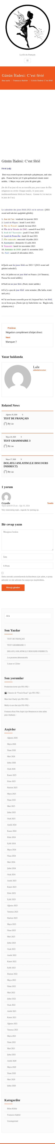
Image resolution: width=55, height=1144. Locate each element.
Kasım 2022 (11, 961)
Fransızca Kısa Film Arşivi (14, 712)
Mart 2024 (11, 862)
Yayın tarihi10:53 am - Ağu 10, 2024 (16, 506)
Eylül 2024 (11, 843)
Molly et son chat (10, 705)
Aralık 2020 (11, 1061)
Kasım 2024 (11, 831)
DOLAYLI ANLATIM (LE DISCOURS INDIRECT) (27, 651)
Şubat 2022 (11, 999)
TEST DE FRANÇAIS (16, 418)
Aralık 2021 (11, 1011)
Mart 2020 (11, 1080)
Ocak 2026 (11, 769)
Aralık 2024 (11, 825)
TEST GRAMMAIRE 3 (17, 440)
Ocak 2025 (11, 819)
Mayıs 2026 (11, 744)
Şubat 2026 (11, 763)
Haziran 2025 (12, 788)
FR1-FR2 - (25, 687)
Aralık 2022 (11, 955)
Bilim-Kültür (12, 1109)
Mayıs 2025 (11, 794)
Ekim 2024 (11, 837)
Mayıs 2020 (11, 1067)
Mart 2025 (11, 806)
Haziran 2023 (12, 918)
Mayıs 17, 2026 (11, 459)
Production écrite (10, 687)
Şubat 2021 (11, 1055)
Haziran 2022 (12, 974)
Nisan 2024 (11, 856)
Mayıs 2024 (11, 850)
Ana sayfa (6, 80)
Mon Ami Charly (10, 699)
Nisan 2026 (11, 750)
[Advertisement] (27, 119)
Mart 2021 (11, 1048)
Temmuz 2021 (12, 1030)
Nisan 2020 (11, 1073)
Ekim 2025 (11, 781)
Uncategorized (12, 1121)
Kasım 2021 (11, 1017)
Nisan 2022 (11, 986)
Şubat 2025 (11, 812)
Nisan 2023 (11, 930)
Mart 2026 (11, 757)
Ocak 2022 (11, 1005)
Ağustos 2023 (12, 906)
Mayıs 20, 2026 (11, 437)
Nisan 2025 (11, 800)
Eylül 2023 (11, 899)
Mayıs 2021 (11, 1036)
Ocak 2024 (11, 875)
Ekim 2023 (11, 893)
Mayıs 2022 (11, 980)
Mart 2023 (11, 937)
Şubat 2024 (11, 868)
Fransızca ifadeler (20, 80)
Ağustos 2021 (12, 1024)
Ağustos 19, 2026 (11, 415)
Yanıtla (50, 503)
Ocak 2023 (11, 949)
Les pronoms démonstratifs (17, 658)
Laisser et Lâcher (13, 664)
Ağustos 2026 (12, 738)
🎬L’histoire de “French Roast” (16, 693)
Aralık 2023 (11, 881)
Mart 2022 (11, 993)
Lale (12, 424)
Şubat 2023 (11, 943)
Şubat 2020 (11, 1086)
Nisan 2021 (11, 1042)
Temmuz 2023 (12, 912)
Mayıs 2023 (11, 924)
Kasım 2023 (11, 887)
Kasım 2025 (11, 775)
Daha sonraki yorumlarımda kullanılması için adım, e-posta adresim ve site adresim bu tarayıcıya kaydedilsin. (27, 578)
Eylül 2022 (11, 968)
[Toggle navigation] (27, 60)
